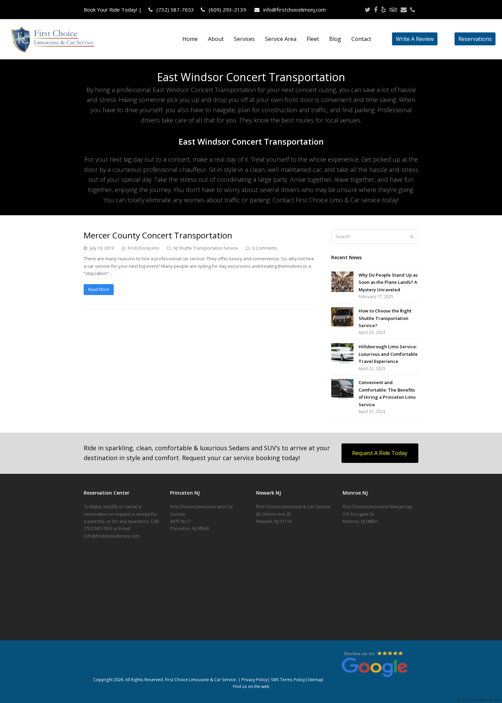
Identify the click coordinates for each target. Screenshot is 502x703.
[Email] (404, 9)
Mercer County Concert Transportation (158, 235)
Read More (98, 289)
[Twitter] (368, 9)
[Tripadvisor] (393, 9)
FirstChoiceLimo (143, 248)
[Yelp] (383, 9)
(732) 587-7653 (174, 9)
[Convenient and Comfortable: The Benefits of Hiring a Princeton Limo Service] (342, 389)
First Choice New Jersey (479, 699)
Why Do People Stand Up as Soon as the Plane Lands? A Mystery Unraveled (388, 282)
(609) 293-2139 (226, 9)
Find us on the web (251, 686)
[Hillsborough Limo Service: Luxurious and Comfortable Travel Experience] (342, 353)
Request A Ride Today (379, 453)
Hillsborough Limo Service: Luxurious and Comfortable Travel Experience (388, 353)
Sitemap (315, 680)
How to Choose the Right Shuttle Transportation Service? (385, 318)
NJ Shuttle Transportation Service (205, 248)
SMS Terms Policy (288, 680)
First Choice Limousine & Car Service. (200, 680)
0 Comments (264, 248)
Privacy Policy (254, 680)
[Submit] (412, 236)
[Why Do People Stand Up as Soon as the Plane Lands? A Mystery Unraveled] (342, 282)
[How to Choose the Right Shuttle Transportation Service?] (342, 317)
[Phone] (412, 9)
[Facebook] (375, 9)
